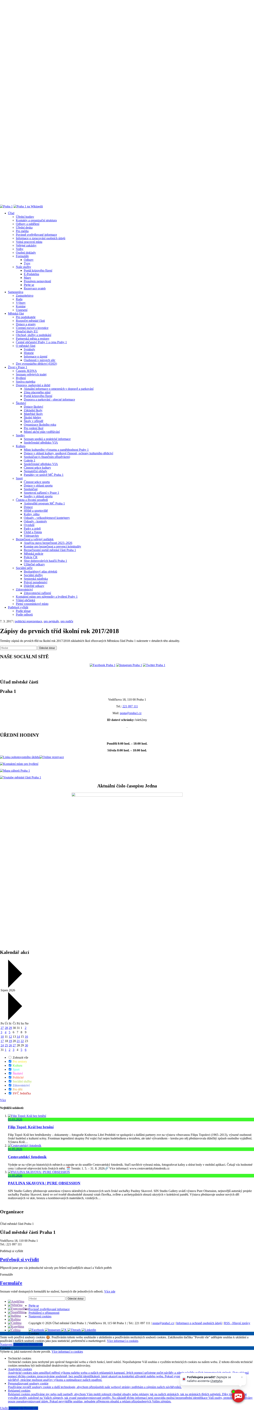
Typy (27, 263)
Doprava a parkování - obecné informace (49, 399)
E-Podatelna (31, 274)
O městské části (25, 345)
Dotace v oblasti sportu (38, 485)
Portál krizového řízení (38, 270)
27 (2, 1028)
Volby (19, 249)
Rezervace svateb (35, 288)
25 (6, 1045)
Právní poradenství (35, 582)
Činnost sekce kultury (37, 467)
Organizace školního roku (40, 424)
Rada (19, 299)
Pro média (22, 231)
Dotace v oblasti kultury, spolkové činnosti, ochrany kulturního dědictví (68, 453)
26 (10, 1045)
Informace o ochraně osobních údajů (199, 1323)
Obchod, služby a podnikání (33, 335)
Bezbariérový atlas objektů (40, 571)
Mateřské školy (33, 414)
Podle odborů (24, 614)
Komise (21, 306)
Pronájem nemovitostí (37, 281)
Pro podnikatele (26, 317)
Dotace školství (33, 406)
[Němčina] (15, 1305)
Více (3, 1100)
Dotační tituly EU (27, 331)
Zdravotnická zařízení (37, 593)
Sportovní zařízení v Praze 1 (41, 492)
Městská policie (33, 553)
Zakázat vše (21, 1344)
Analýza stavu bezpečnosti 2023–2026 (48, 543)
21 (18, 1041)
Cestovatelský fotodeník (27, 1157)
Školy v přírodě (33, 421)
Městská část (16, 313)
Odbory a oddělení (27, 224)
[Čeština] (14, 1330)
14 (18, 1036)
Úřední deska (24, 227)
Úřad (11, 213)
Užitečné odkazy (34, 564)
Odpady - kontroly (35, 521)
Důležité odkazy (34, 586)
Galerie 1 (29, 460)
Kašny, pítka (31, 514)
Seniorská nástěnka (36, 578)
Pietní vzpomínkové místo (32, 603)
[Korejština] (16, 1326)
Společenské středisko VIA (41, 442)
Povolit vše (36, 1344)
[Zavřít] (241, 1377)
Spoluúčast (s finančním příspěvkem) (47, 457)
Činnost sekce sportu (37, 482)
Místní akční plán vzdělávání (42, 431)
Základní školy (33, 410)
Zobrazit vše (20, 1057)
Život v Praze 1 (17, 367)
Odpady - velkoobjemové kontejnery (47, 517)
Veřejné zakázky (26, 245)
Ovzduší (29, 525)
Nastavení (6, 1344)
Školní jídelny (32, 417)
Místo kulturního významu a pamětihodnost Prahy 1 (56, 449)
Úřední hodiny (25, 216)
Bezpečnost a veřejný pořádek (35, 539)
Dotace (28, 507)
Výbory (21, 302)
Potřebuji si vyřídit (19, 1259)
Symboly (29, 349)
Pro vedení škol (33, 428)
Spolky (20, 435)
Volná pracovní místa (29, 241)
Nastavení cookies (40, 1316)
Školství (21, 403)
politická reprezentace (28, 621)
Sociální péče (24, 568)
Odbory (29, 259)
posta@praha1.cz (130, 713)
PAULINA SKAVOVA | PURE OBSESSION (44, 1183)
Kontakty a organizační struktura (36, 220)
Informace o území (35, 356)
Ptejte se (29, 284)
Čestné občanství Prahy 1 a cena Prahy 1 (41, 342)
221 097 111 (130, 706)
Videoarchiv (31, 535)
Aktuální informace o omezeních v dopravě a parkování (58, 388)
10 (2, 1036)
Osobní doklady (26, 252)
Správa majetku (25, 381)
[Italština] (14, 1315)
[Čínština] (14, 1323)
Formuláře (22, 256)
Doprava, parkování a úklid (33, 385)
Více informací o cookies (122, 1341)
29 (10, 1028)
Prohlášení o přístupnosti (44, 1312)
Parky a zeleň (32, 528)
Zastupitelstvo (24, 295)
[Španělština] (16, 1312)
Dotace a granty (26, 324)
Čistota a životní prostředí (32, 500)
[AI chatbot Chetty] (238, 1396)
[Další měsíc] (15, 1019)
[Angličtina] (16, 1301)
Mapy (27, 277)
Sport (19, 478)
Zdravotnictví (24, 589)
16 (26, 1036)
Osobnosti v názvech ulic (39, 360)
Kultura (20, 446)
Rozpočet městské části (30, 320)
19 (10, 1041)
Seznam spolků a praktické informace (47, 439)
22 (22, 1041)
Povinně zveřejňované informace (36, 234)
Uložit (4, 1408)
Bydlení (21, 378)
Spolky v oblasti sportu (38, 496)
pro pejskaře (51, 621)
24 (2, 1045)
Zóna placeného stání (37, 392)
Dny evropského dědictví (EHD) (36, 363)
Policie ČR (31, 557)
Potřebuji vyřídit (18, 607)
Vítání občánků (25, 600)
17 (2, 1041)
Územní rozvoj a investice (32, 328)
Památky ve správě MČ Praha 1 (44, 474)
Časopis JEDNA (26, 371)
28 (6, 1028)
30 (26, 1045)
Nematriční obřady (35, 471)
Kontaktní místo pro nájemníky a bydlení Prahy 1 (47, 596)
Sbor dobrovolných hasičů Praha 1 (45, 560)
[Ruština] (14, 1319)
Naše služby (23, 267)
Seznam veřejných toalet (31, 374)
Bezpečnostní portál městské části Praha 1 (50, 550)
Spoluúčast (31, 489)
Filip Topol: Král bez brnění (31, 1127)
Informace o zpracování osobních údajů (40, 238)
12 (10, 1036)
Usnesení (21, 310)
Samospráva (15, 292)
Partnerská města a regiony (32, 338)
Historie (29, 353)
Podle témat (23, 611)
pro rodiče (67, 621)
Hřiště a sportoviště (36, 510)
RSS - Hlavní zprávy (237, 1323)
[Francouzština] (18, 1308)
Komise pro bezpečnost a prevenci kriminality (52, 546)
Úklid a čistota (33, 532)
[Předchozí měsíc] (15, 986)
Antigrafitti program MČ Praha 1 (44, 503)
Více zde (109, 1291)
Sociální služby (33, 575)
